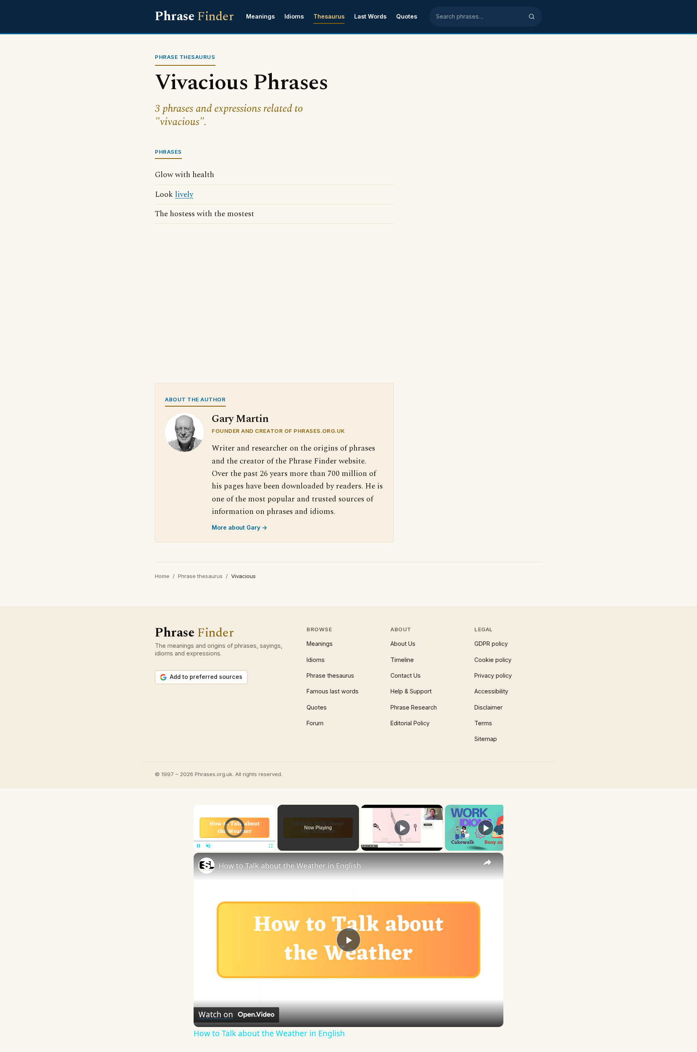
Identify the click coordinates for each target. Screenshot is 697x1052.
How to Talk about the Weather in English (290, 865)
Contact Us (405, 675)
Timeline (402, 659)
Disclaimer (488, 707)
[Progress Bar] (234, 840)
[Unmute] (208, 846)
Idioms (294, 16)
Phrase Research (413, 707)
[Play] (402, 828)
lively (184, 194)
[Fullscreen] (270, 846)
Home (162, 576)
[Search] (531, 16)
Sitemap (485, 738)
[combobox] (479, 16)
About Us (402, 643)
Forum (315, 723)
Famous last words (333, 691)
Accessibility (491, 691)
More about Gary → (239, 527)
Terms (483, 723)
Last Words (370, 16)
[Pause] (198, 846)
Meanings (260, 16)
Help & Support (411, 691)
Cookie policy (492, 659)
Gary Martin (240, 419)
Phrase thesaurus (200, 576)
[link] (206, 866)
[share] (487, 862)
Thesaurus (328, 16)
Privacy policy (493, 675)
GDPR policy (491, 643)
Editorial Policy (410, 723)
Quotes (406, 16)
